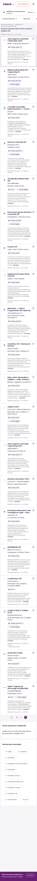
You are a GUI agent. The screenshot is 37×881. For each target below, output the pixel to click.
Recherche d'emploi (7, 24)
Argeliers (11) (19, 24)
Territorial (11, 758)
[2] (25, 717)
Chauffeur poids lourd (15, 782)
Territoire (23, 752)
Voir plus (25, 59)
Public (10, 752)
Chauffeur (11, 770)
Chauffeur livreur (14, 776)
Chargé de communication (17, 764)
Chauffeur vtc (13, 794)
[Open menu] (33, 4)
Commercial (12, 800)
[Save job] (33, 39)
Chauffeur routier (14, 788)
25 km (30, 12)
